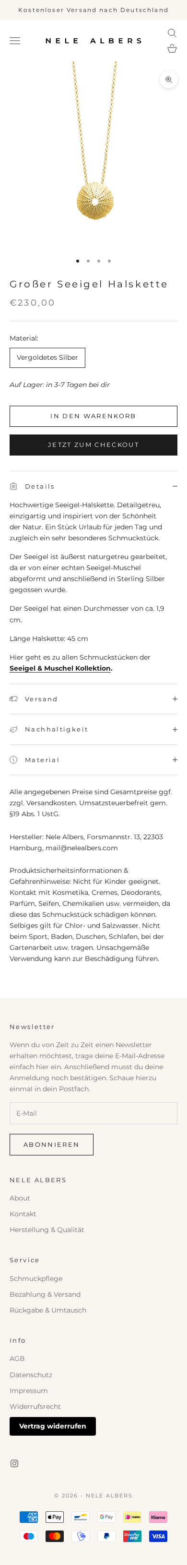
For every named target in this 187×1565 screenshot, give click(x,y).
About (20, 1198)
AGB (17, 1358)
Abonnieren (51, 1144)
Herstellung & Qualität (47, 1229)
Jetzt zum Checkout (93, 444)
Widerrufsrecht (35, 1406)
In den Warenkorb (93, 416)
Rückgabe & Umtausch (48, 1310)
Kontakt (23, 1214)
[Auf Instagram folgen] (14, 1463)
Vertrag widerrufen (52, 1426)
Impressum (29, 1390)
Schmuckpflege (36, 1278)
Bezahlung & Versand (45, 1294)
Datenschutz (31, 1375)
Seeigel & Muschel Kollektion (60, 668)
